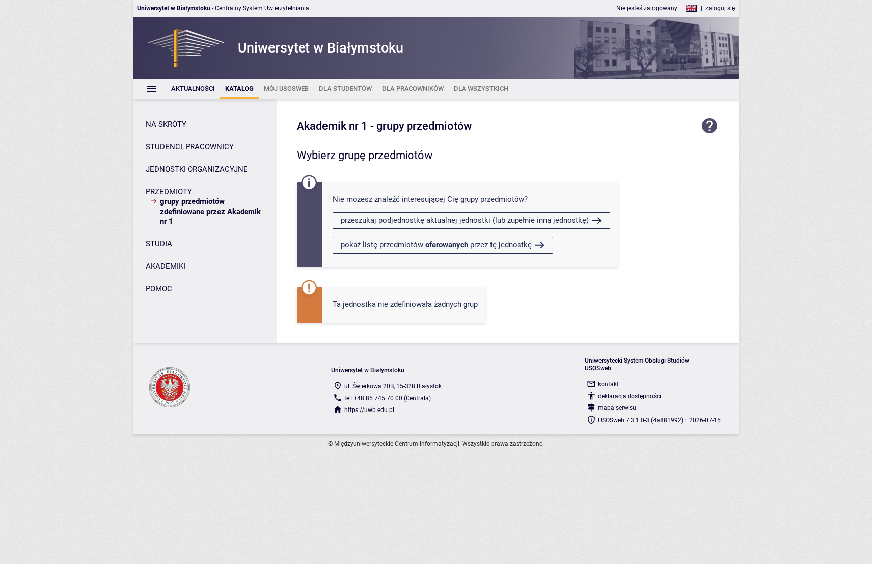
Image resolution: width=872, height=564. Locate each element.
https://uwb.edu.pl (369, 410)
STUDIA (159, 243)
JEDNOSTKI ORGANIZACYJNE (197, 169)
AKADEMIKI (165, 266)
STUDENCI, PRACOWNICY (190, 146)
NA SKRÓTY (166, 124)
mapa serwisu (617, 408)
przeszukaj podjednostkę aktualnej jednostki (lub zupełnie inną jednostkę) (465, 220)
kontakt (608, 384)
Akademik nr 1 (332, 126)
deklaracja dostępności (629, 396)
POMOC (159, 288)
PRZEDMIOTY (169, 191)
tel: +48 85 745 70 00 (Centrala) (387, 398)
